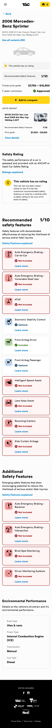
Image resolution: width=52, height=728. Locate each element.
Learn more (21, 266)
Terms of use (28, 721)
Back (8, 13)
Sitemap (38, 721)
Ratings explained (12, 172)
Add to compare (28, 100)
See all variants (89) (13, 40)
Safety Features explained (17, 243)
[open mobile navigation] (5, 4)
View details (12, 137)
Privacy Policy (16, 721)
